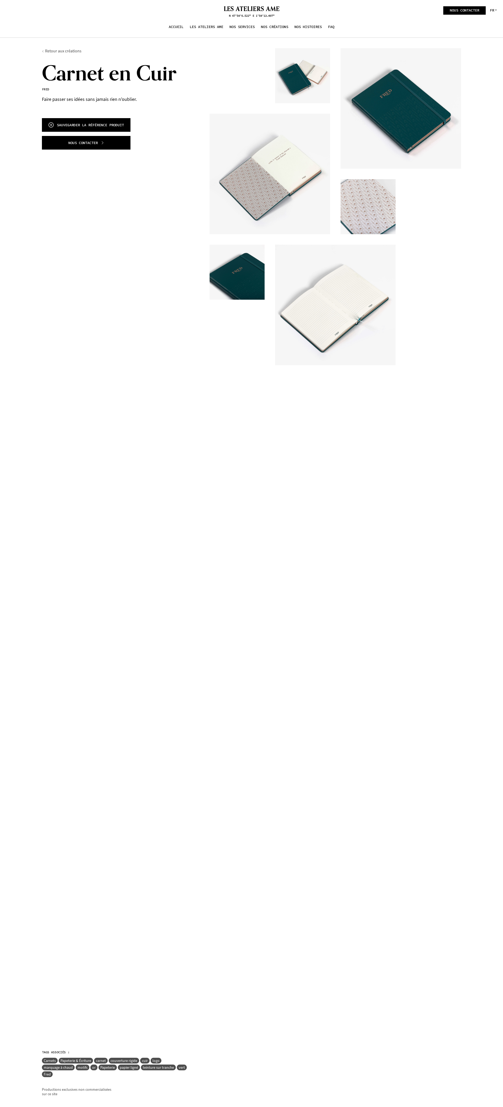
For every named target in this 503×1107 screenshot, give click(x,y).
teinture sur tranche (158, 1067)
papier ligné (129, 1067)
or (94, 1067)
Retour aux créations (63, 51)
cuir (145, 1060)
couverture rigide (124, 1060)
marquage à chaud (58, 1067)
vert (182, 1067)
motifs (83, 1067)
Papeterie (107, 1067)
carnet (101, 1060)
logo (156, 1060)
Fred (47, 1074)
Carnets (50, 1060)
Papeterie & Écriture (76, 1060)
